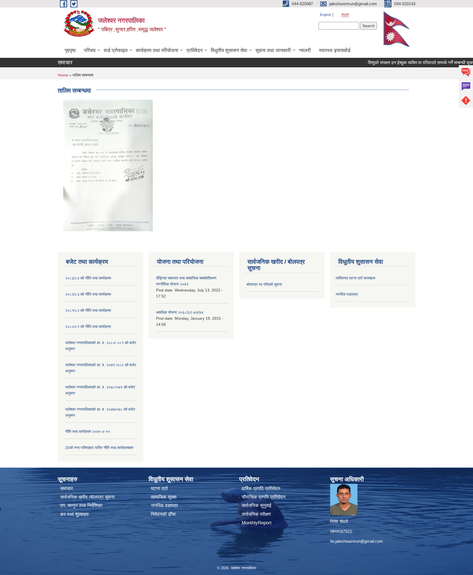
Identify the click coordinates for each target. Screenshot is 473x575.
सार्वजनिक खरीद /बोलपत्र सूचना (87, 497)
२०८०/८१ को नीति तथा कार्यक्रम (88, 326)
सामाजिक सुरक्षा (164, 497)
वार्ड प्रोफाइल (116, 50)
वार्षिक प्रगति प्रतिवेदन (261, 488)
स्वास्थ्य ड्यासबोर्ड (334, 50)
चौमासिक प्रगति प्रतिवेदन (263, 497)
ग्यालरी (305, 50)
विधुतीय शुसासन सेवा (229, 50)
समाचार (66, 488)
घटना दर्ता (159, 488)
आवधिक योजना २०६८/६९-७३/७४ (179, 312)
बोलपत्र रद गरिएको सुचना (264, 284)
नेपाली (345, 15)
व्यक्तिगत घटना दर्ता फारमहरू (355, 278)
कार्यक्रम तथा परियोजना (157, 50)
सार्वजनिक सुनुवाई (256, 505)
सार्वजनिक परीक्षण (256, 514)
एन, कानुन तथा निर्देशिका (81, 505)
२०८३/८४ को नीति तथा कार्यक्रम (88, 278)
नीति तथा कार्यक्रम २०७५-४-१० (87, 431)
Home (63, 75)
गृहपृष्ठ (70, 50)
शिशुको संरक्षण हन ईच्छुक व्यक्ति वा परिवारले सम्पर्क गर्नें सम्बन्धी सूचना (411, 62)
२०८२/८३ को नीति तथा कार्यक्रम (88, 294)
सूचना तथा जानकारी (273, 50)
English (325, 15)
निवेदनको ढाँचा (163, 514)
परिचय (90, 50)
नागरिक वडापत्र (347, 294)
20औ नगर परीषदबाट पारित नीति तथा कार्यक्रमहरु (99, 447)
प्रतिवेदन (194, 50)
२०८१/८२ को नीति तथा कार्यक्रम (88, 310)
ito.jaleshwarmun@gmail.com (356, 541)
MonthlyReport (257, 522)
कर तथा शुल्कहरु (74, 514)
